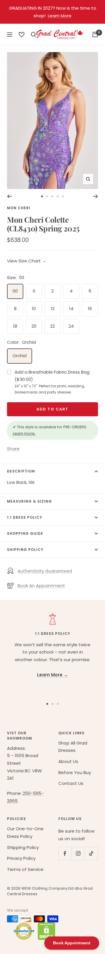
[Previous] (9, 196)
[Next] (95, 196)
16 (90, 308)
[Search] (21, 34)
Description (21, 471)
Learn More (59, 16)
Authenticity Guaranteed (45, 571)
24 (71, 326)
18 (15, 326)
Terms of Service (25, 869)
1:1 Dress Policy (24, 517)
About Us (68, 761)
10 (34, 308)
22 (52, 326)
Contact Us (70, 783)
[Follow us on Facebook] (64, 853)
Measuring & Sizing (29, 501)
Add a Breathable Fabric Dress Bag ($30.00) (52, 382)
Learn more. (24, 433)
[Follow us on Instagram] (78, 853)
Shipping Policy (25, 549)
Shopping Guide (25, 533)
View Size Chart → (26, 261)
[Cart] (95, 34)
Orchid (20, 356)
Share (13, 449)
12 (53, 308)
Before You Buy (74, 772)
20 (34, 326)
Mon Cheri (18, 207)
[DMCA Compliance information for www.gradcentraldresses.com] (45, 931)
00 (15, 291)
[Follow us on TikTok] (91, 853)
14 (71, 308)
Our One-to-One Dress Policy (25, 832)
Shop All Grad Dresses (72, 747)
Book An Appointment (41, 585)
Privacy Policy (21, 858)
